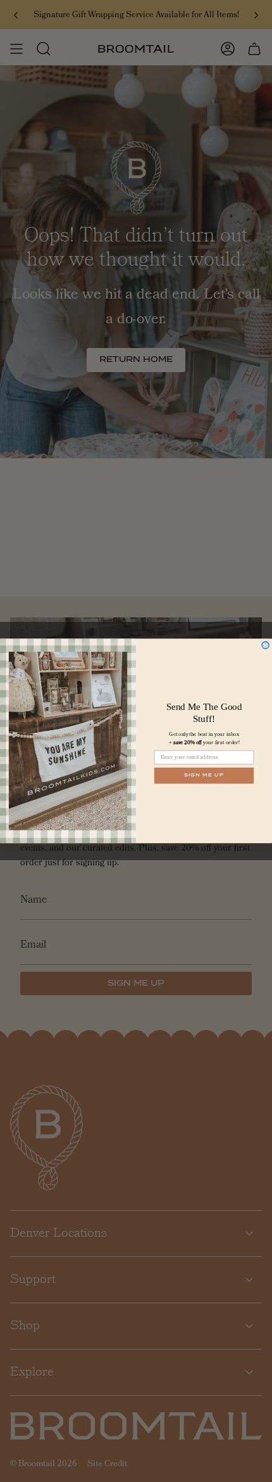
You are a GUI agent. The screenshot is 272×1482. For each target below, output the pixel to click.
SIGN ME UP (204, 775)
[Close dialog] (265, 645)
